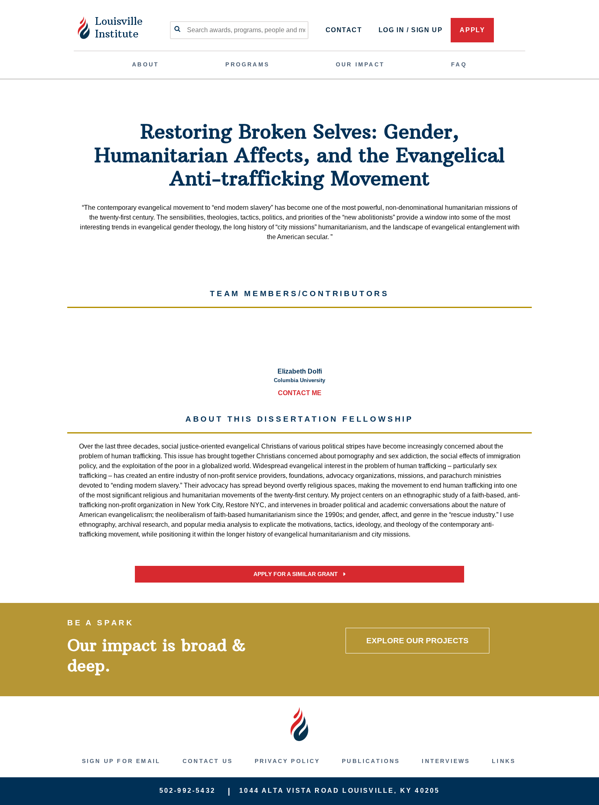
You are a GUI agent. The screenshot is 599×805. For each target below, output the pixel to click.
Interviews (446, 761)
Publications (371, 761)
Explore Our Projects (417, 640)
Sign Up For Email (121, 761)
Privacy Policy (287, 761)
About (145, 64)
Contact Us (208, 761)
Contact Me (300, 392)
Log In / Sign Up (411, 29)
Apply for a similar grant (296, 574)
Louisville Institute (119, 27)
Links (503, 761)
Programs (247, 64)
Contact (344, 29)
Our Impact (360, 64)
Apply (472, 29)
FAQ (459, 64)
